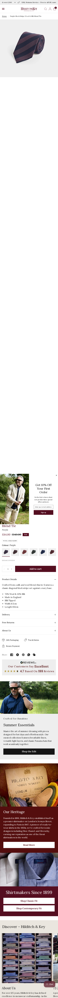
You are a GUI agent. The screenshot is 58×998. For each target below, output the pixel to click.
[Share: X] (17, 654)
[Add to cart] (35, 569)
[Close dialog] (56, 475)
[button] (3, 9)
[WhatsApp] (28, 654)
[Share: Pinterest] (23, 654)
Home (4, 16)
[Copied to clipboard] (34, 654)
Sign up (43, 512)
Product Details (9, 579)
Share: (4, 655)
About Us (6, 630)
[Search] (45, 9)
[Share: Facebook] (11, 654)
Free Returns (8, 622)
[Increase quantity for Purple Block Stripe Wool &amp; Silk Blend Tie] (12, 569)
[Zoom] (29, 48)
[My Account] (50, 9)
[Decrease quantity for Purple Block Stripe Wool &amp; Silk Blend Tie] (4, 569)
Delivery (6, 614)
